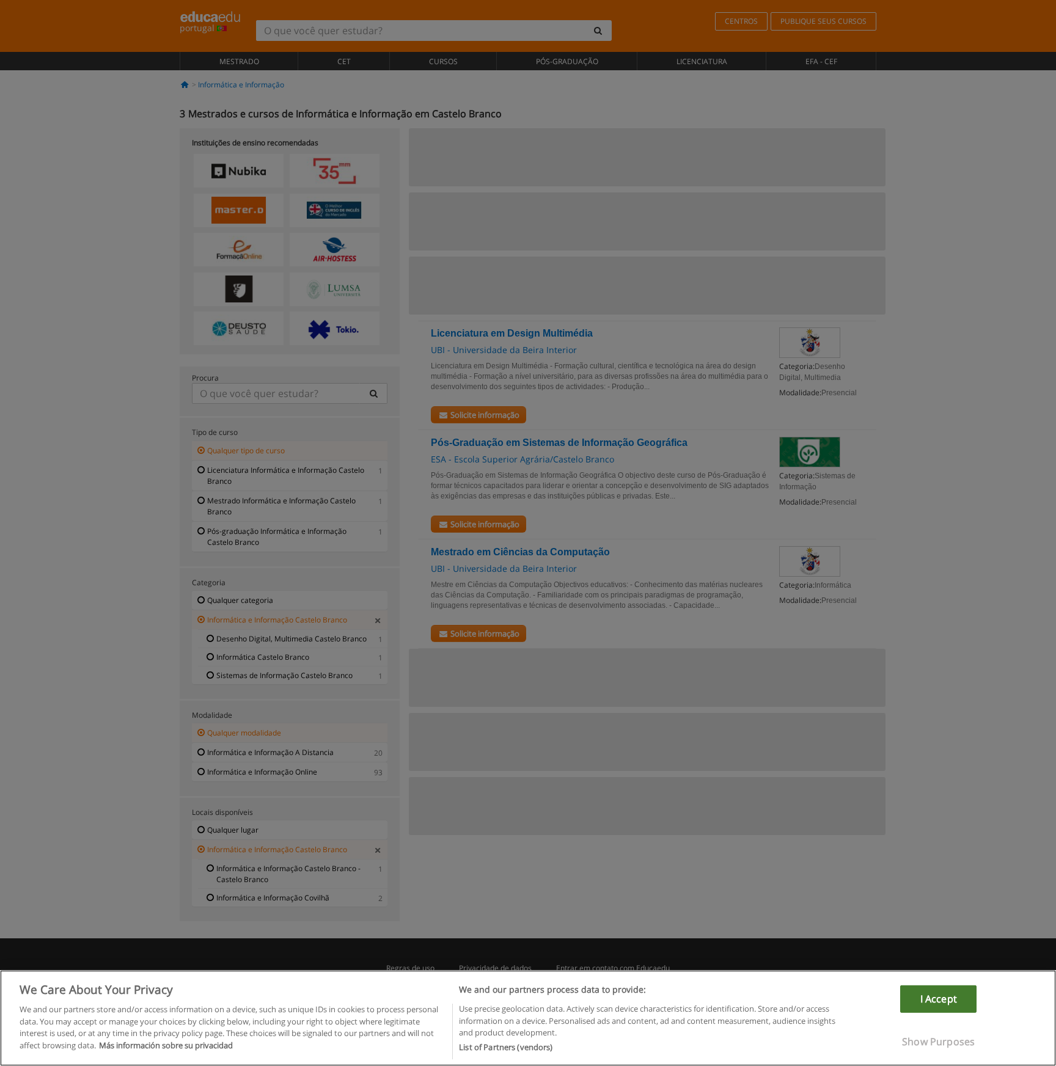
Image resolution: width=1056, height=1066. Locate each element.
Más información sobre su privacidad (166, 1045)
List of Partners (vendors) (505, 1047)
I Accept (938, 998)
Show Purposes (938, 1041)
